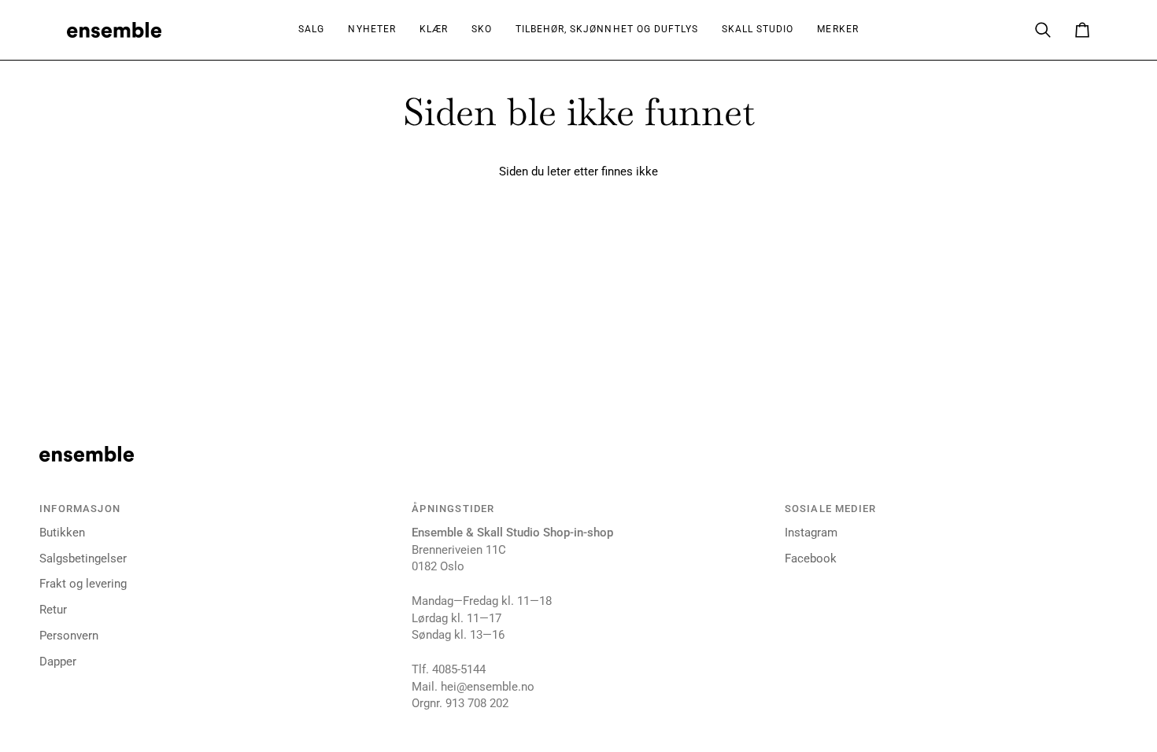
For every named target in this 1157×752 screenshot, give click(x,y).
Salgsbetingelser (83, 559)
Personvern (68, 636)
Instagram (811, 533)
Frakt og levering (83, 584)
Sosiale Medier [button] (830, 508)
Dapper (57, 662)
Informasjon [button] (79, 508)
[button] (434, 30)
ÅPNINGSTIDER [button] (453, 508)
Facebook (811, 559)
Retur (53, 610)
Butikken (62, 533)
